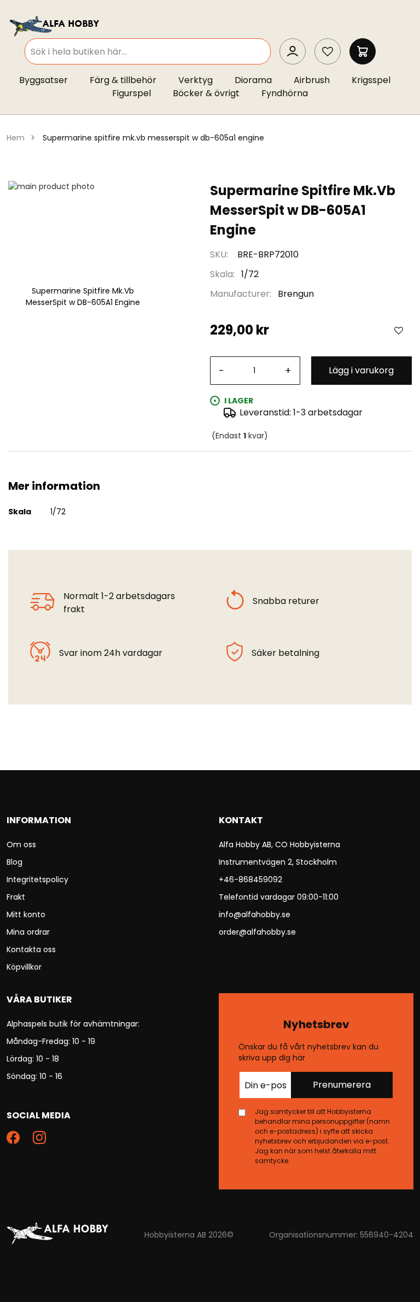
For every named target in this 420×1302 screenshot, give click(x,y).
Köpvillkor (24, 966)
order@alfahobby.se (257, 931)
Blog (14, 862)
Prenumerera (342, 1084)
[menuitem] (49, 80)
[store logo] (55, 25)
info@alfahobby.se (254, 914)
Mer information (210, 464)
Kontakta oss (31, 949)
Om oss (21, 844)
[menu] (210, 89)
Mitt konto (26, 914)
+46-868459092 (250, 879)
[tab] (210, 464)
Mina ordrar (28, 931)
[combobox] (148, 51)
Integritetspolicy (37, 879)
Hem (16, 137)
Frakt (16, 897)
